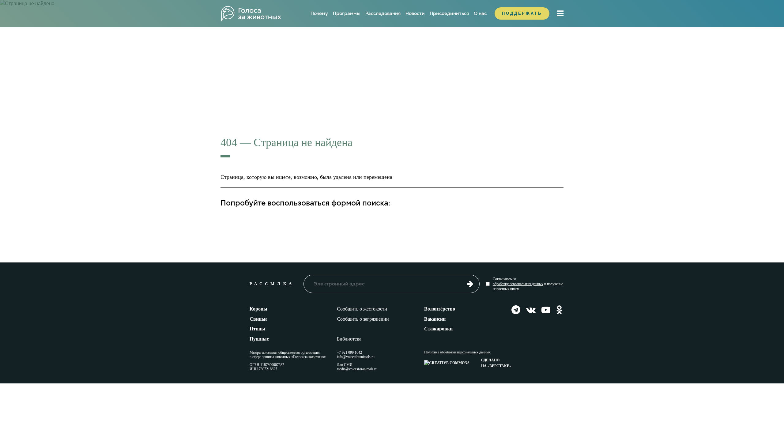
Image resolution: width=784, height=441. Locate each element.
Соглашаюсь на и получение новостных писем (528, 284)
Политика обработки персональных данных (457, 352)
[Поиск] (544, 222)
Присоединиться (449, 13)
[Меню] (560, 13)
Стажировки (438, 328)
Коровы (258, 308)
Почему (319, 13)
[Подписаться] (470, 283)
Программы (346, 13)
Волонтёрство (439, 308)
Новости (415, 13)
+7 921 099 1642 (349, 352)
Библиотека (349, 338)
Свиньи (258, 319)
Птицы (257, 328)
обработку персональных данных (518, 284)
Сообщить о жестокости (362, 308)
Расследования (383, 13)
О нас (480, 13)
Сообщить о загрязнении (363, 319)
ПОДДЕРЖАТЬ (522, 13)
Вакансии (435, 319)
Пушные (259, 338)
